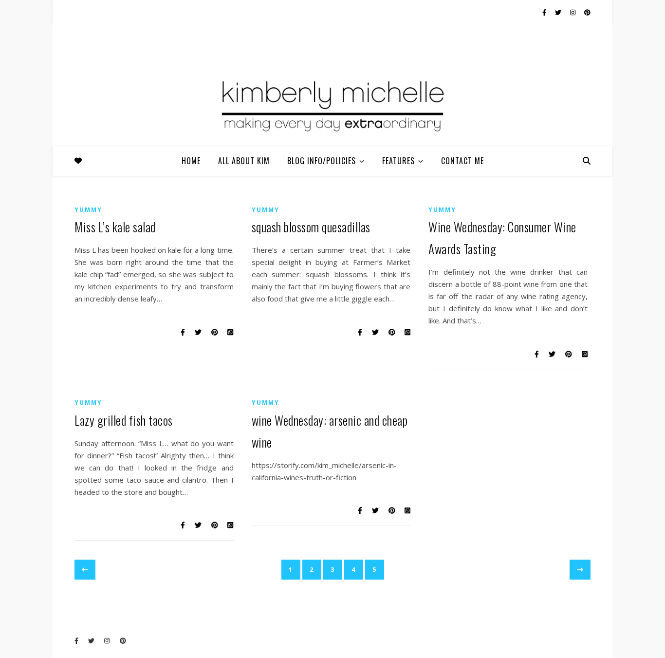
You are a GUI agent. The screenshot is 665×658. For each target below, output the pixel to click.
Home (191, 161)
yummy (88, 210)
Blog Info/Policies (321, 161)
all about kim (244, 161)
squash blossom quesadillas (311, 227)
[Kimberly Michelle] (332, 105)
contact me (462, 161)
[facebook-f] (545, 12)
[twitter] (559, 12)
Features (398, 161)
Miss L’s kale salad (115, 227)
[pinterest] (587, 12)
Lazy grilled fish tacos (123, 420)
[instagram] (573, 12)
